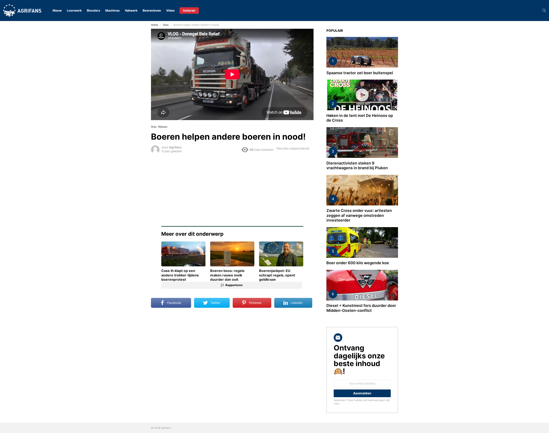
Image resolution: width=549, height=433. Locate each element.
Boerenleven (152, 10)
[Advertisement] (232, 187)
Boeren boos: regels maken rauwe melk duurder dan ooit (227, 275)
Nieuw (57, 10)
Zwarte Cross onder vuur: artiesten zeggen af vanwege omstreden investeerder (359, 215)
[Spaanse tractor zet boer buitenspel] (362, 52)
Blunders (93, 10)
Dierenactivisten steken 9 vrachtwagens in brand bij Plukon (357, 165)
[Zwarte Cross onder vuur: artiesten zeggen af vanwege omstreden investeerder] (362, 190)
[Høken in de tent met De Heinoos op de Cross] (362, 95)
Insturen (189, 10)
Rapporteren (234, 285)
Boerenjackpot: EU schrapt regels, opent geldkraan (277, 275)
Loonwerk (74, 10)
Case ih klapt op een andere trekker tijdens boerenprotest (180, 275)
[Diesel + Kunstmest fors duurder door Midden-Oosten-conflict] (362, 285)
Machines (112, 10)
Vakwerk (131, 10)
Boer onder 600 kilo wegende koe (357, 263)
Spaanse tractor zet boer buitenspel (359, 73)
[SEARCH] (544, 10)
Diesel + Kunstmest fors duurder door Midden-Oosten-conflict (361, 308)
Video (170, 10)
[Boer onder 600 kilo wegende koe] (362, 242)
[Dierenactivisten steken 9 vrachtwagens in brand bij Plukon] (362, 142)
